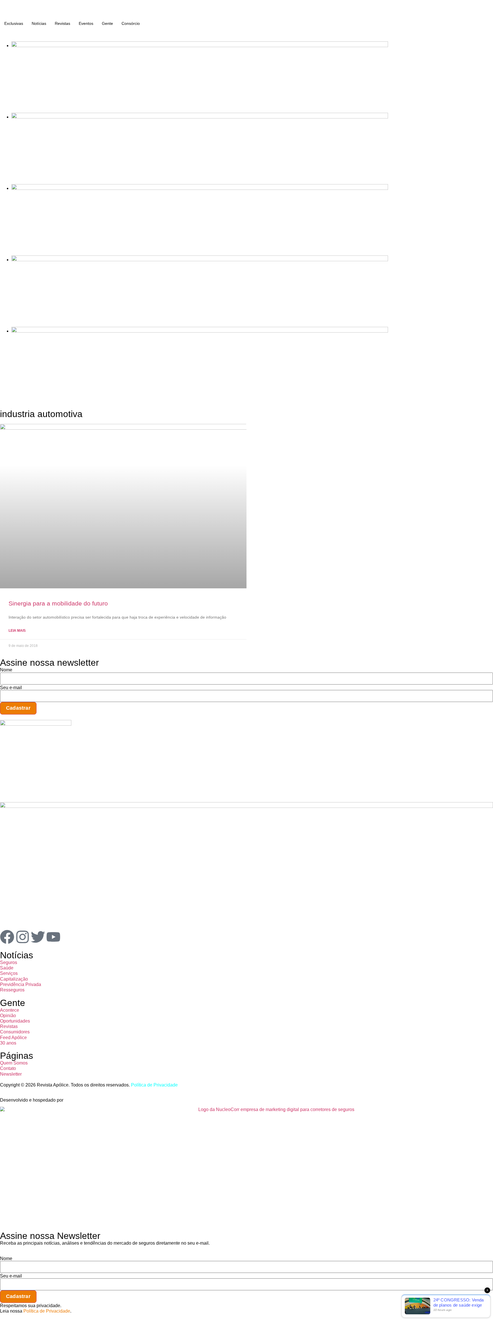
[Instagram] (22, 937)
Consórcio (131, 23)
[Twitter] (38, 937)
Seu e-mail (11, 687)
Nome (6, 670)
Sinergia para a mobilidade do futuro (58, 603)
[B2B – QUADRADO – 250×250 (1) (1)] (35, 724)
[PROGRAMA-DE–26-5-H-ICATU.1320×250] (199, 188)
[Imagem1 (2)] (199, 259)
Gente (107, 23)
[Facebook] (7, 937)
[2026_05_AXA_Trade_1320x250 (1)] (199, 116)
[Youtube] (53, 937)
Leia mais (17, 631)
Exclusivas (13, 23)
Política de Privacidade (154, 1084)
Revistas (62, 23)
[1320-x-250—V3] (199, 45)
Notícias (39, 23)
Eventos (86, 23)
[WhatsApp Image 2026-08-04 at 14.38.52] (199, 331)
